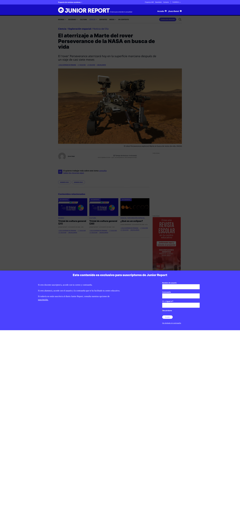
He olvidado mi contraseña (171, 323)
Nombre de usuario (169, 283)
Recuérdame (167, 311)
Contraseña (166, 292)
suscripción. (43, 299)
